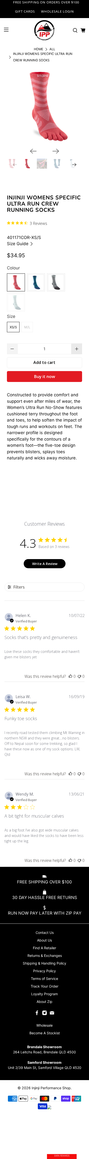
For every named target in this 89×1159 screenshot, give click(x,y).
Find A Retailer (44, 948)
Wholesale (44, 1025)
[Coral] (16, 282)
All (52, 49)
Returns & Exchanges (44, 955)
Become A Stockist (44, 1033)
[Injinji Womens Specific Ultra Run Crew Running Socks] (44, 106)
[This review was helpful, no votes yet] (70, 676)
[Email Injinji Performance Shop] (51, 1014)
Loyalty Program (44, 994)
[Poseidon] (36, 282)
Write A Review (44, 563)
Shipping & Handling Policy (44, 963)
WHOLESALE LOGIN (57, 11)
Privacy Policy (44, 971)
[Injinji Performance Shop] (44, 30)
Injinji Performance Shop (51, 1088)
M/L (27, 327)
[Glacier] (16, 302)
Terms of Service (44, 978)
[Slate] (56, 282)
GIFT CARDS (25, 11)
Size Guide (18, 243)
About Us (44, 940)
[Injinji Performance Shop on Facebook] (36, 1014)
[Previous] (33, 151)
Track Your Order (44, 986)
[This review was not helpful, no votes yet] (79, 676)
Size (11, 316)
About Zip (44, 1001)
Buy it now (44, 376)
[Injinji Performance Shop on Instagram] (44, 1014)
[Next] (56, 151)
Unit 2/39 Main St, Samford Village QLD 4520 (44, 1067)
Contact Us (45, 932)
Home (38, 49)
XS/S (13, 327)
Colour (13, 267)
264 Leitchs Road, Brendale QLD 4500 (44, 1052)
